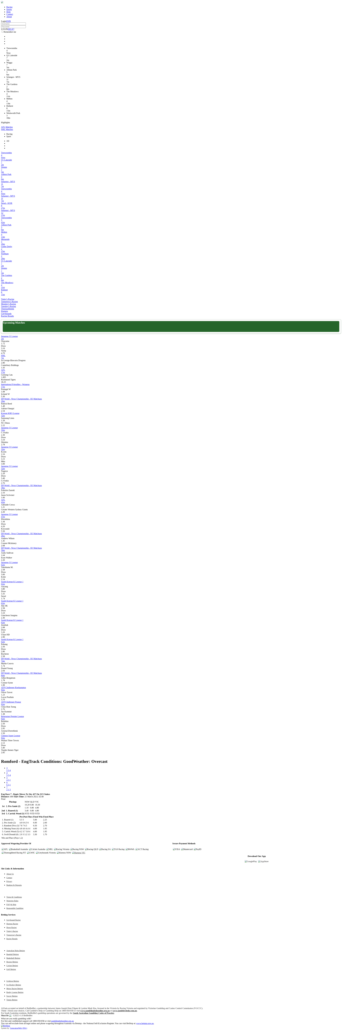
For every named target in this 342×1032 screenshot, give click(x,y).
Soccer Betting (12, 996)
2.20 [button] (3, 473)
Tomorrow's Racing (9, 301)
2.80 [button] (3, 363)
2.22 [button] (3, 425)
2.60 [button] (45, 823)
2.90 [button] (3, 637)
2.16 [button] (3, 454)
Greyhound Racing (13, 920)
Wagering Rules (12, 901)
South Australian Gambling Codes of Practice (93, 1013)
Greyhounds (6, 313)
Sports (9, 9)
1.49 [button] (3, 406)
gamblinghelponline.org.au (62, 1021)
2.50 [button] (3, 723)
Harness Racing (12, 924)
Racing (9, 7)
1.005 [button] (3, 377)
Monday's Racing (8, 304)
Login (3, 21)
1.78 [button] (3, 680)
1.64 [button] (3, 555)
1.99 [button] (3, 685)
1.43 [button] (3, 367)
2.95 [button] (3, 728)
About (9, 17)
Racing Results (7, 316)
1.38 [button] (3, 714)
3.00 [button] (3, 464)
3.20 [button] (3, 632)
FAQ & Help (11, 904)
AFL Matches (7, 127)
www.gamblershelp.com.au (124, 1011)
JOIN (8, 21)
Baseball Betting (12, 954)
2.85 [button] (3, 752)
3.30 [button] (35, 834)
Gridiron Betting (12, 981)
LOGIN (4, 29)
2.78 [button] (3, 444)
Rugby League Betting (14, 992)
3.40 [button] (3, 478)
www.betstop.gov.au (145, 1023)
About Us (10, 874)
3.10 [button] (3, 348)
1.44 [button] (3, 521)
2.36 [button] (3, 618)
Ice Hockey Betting (13, 985)
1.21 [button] (3, 507)
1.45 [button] (3, 541)
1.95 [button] (45, 828)
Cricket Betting (12, 966)
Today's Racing (7, 299)
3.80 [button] (3, 589)
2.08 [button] (3, 627)
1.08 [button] (3, 392)
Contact (9, 14)
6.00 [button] (35, 823)
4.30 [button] (3, 512)
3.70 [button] (3, 699)
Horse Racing (11, 927)
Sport (8, 136)
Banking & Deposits (14, 885)
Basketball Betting (13, 958)
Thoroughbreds (7, 309)
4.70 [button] (3, 353)
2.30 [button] (3, 435)
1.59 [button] (3, 420)
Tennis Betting (11, 1000)
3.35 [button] (3, 594)
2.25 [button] (45, 820)
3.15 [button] (3, 459)
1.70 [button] (45, 834)
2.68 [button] (3, 545)
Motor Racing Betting (14, 988)
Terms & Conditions (14, 897)
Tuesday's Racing (8, 306)
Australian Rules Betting (15, 951)
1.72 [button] (3, 343)
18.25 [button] (3, 382)
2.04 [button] (3, 671)
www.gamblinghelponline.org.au (95, 1011)
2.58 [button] (3, 570)
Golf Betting (11, 969)
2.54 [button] (3, 411)
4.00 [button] (35, 828)
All (7, 141)
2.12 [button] (3, 743)
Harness (4, 311)
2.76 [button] (3, 483)
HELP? (11, 29)
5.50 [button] (3, 531)
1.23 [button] (3, 695)
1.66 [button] (3, 497)
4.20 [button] (3, 526)
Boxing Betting (12, 962)
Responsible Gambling (14, 908)
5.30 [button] (3, 396)
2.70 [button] (45, 825)
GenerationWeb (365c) (18, 1028)
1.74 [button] (3, 598)
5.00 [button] (35, 820)
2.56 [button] (3, 647)
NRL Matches (7, 129)
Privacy (9, 881)
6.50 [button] (35, 825)
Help (8, 12)
